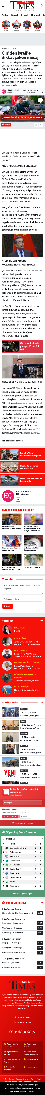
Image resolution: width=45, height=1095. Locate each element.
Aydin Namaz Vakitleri (11, 1053)
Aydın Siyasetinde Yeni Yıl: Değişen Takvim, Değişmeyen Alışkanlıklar (28, 643)
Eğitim (23, 709)
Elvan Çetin (20, 628)
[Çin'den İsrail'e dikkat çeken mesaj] (22, 108)
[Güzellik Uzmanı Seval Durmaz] (7, 678)
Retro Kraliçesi (22, 687)
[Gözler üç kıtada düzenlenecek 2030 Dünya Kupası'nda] (33, 519)
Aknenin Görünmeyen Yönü (26, 681)
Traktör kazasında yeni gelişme (31, 763)
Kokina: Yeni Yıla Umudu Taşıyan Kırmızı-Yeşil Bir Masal (27, 655)
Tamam (31, 1092)
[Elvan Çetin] (7, 629)
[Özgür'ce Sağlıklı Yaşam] (7, 666)
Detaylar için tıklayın (22, 894)
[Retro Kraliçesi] (7, 690)
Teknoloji (27, 1082)
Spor (23, 721)
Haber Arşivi (32, 1067)
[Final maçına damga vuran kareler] (12, 541)
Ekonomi (35, 15)
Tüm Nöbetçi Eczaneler (23, 823)
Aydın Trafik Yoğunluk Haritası (31, 1053)
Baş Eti (17, 631)
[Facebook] (11, 1032)
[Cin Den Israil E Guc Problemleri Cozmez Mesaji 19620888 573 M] (23, 366)
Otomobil (36, 1082)
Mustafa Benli (21, 651)
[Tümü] (41, 621)
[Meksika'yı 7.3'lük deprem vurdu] (33, 541)
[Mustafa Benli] (7, 654)
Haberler (6, 49)
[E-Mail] (18, 500)
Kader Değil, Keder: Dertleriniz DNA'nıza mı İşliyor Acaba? (28, 667)
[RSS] (34, 1032)
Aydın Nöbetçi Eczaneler (11, 1045)
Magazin (7, 1082)
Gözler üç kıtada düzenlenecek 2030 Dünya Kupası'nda (32, 529)
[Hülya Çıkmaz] (8, 496)
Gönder (7, 606)
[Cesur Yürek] (7, 642)
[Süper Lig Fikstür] (41, 903)
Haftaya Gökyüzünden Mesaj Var (27, 691)
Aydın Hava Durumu (30, 1045)
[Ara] (42, 6)
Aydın (5, 15)
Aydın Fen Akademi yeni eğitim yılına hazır (29, 714)
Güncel (14, 15)
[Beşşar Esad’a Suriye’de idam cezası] (12, 519)
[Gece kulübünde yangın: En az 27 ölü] (12, 560)
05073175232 (24, 1017)
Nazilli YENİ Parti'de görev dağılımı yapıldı (31, 776)
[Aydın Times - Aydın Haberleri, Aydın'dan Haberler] (22, 6)
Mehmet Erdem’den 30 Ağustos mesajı (31, 751)
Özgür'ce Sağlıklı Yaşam (26, 663)
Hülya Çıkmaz (22, 494)
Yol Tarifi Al (26, 816)
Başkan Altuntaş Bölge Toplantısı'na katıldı (31, 727)
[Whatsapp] (29, 1032)
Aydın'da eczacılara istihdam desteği (29, 739)
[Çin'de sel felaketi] (33, 560)
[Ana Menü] (3, 6)
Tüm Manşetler (32, 1059)
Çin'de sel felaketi (32, 567)
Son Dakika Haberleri (9, 1068)
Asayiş (23, 758)
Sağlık (39, 1079)
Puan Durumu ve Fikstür (12, 1060)
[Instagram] (20, 1032)
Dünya (16, 49)
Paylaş (7, 124)
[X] (16, 1032)
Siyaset (24, 15)
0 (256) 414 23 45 (11, 816)
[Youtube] (25, 1032)
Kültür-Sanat (17, 1082)
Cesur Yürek (20, 639)
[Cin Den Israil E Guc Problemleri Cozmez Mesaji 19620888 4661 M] (23, 245)
